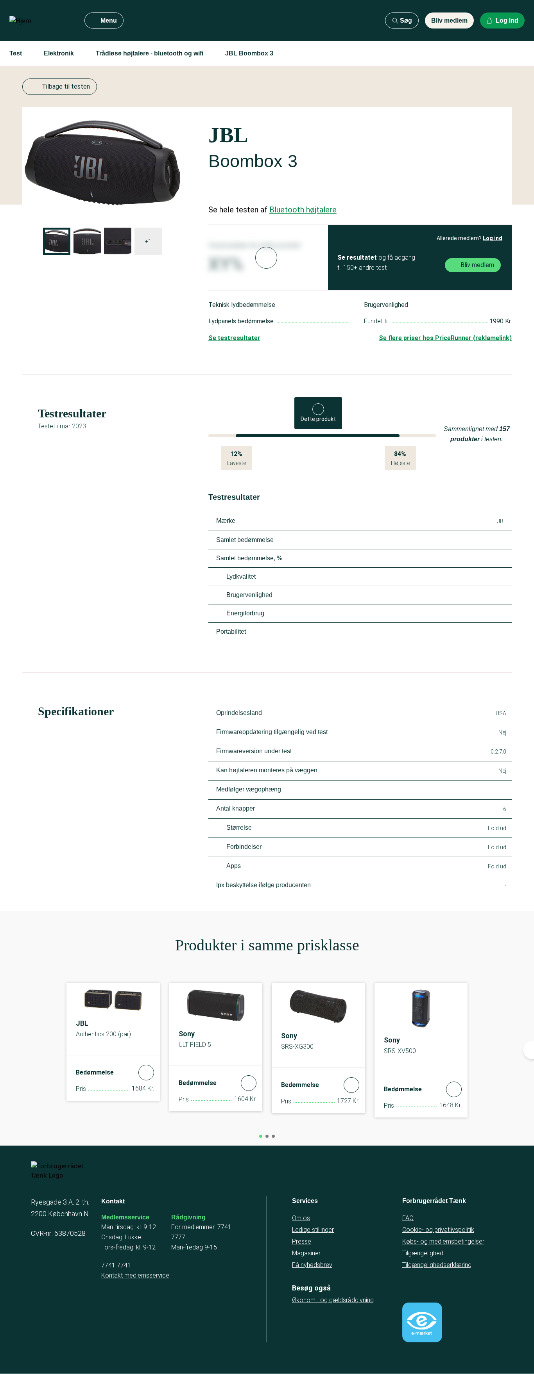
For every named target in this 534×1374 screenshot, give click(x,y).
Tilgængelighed (422, 1253)
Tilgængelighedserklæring (436, 1265)
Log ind (492, 238)
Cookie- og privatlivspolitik (438, 1229)
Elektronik (59, 53)
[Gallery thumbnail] (56, 241)
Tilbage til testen (66, 86)
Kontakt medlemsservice (135, 1275)
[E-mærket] (422, 1322)
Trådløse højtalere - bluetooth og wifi (149, 53)
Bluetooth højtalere (303, 209)
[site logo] (40, 20)
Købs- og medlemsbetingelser (443, 1241)
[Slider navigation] (260, 1136)
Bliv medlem (449, 20)
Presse (301, 1241)
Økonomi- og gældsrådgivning (333, 1300)
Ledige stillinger (313, 1229)
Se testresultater (234, 338)
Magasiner (306, 1253)
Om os (301, 1218)
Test (15, 53)
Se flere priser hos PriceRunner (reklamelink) (445, 338)
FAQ (408, 1218)
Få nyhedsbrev (312, 1265)
